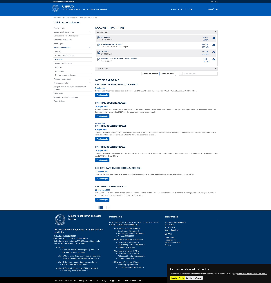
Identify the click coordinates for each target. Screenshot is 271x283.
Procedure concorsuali (62, 79)
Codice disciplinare (172, 230)
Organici (58, 67)
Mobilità (58, 51)
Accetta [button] (174, 278)
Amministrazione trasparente (175, 222)
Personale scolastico (85, 17)
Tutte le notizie (59, 28)
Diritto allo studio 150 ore (64, 55)
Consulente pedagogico (63, 40)
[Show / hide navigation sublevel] (90, 32)
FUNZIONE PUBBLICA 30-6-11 (111, 44)
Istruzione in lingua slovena (64, 32)
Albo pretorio (170, 225)
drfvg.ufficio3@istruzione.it (77, 271)
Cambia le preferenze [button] (194, 278)
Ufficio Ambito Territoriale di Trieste (126, 262)
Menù (211, 9)
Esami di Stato (59, 101)
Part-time (94, 17)
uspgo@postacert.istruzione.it (133, 233)
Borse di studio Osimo (63, 63)
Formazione (58, 93)
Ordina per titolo (149, 74)
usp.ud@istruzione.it (131, 253)
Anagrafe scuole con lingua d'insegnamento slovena (70, 88)
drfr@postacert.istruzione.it (76, 252)
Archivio (168, 245)
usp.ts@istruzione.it (130, 265)
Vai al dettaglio (102, 95)
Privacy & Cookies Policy (88, 281)
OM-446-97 (105, 52)
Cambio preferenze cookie (133, 281)
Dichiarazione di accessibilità (66, 281)
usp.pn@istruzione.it (131, 242)
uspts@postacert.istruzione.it (133, 267)
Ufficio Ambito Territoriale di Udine (126, 251)
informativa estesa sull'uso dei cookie (252, 274)
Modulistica (102, 68)
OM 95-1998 (105, 37)
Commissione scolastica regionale (67, 36)
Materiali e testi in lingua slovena (66, 97)
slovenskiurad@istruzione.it (78, 265)
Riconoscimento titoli (61, 83)
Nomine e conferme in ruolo (65, 75)
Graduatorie (59, 71)
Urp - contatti (169, 237)
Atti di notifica (170, 227)
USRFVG (84, 7)
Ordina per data (167, 74)
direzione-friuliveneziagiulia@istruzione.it (83, 250)
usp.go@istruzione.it (131, 231)
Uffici (64, 17)
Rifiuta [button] (181, 278)
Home (55, 17)
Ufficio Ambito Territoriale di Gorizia (126, 228)
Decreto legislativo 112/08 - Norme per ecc (119, 59)
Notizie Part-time (107, 80)
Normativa (102, 32)
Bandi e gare (58, 44)
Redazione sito (170, 240)
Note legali (104, 281)
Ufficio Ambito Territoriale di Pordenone (128, 240)
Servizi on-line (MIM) (172, 242)
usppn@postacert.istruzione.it (133, 245)
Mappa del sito (115, 281)
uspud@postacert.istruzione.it (133, 256)
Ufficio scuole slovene (72, 17)
